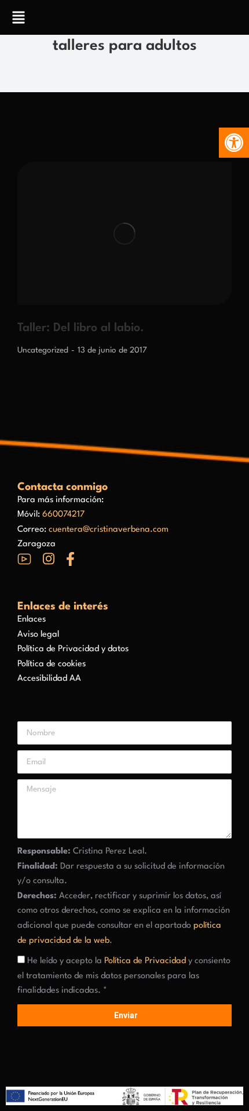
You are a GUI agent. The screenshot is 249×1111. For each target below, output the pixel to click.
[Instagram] (48, 558)
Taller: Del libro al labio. (80, 328)
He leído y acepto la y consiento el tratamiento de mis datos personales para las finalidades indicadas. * (123, 976)
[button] (234, 143)
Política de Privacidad (145, 961)
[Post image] (124, 233)
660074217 (63, 514)
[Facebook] (70, 559)
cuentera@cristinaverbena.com (109, 529)
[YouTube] (24, 559)
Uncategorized (42, 350)
